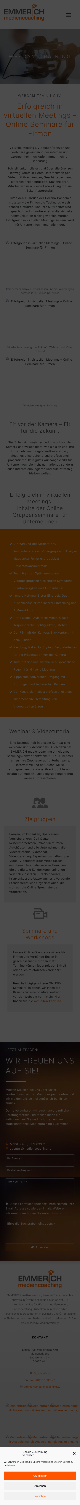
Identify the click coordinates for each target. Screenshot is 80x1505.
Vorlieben (40, 1496)
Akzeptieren (40, 1475)
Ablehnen (40, 1485)
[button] (74, 1453)
